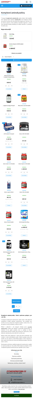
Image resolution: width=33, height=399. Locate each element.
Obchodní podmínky (16, 358)
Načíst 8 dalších (16, 301)
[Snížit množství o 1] (6, 85)
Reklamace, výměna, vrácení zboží (16, 363)
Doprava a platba (16, 356)
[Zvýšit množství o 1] (12, 85)
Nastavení (16, 391)
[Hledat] (30, 2)
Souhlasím (16, 395)
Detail (24, 89)
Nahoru (17, 311)
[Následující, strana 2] (16, 306)
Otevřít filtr (17, 60)
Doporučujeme (8, 57)
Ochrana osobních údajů (16, 361)
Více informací (21, 389)
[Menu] (2, 6)
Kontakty (16, 354)
